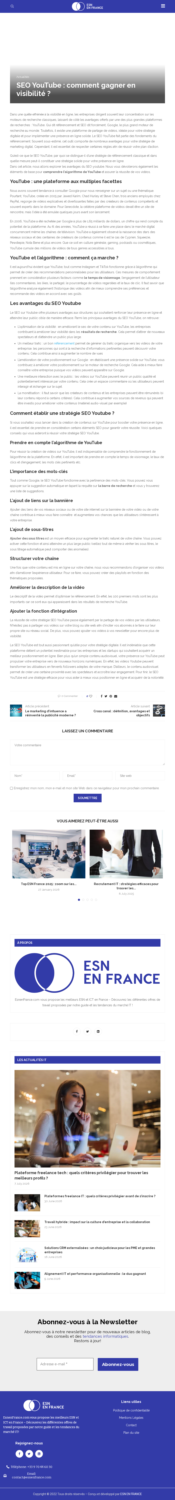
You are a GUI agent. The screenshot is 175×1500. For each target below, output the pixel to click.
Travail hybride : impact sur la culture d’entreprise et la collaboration (97, 1222)
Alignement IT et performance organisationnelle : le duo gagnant (95, 1273)
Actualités (22, 76)
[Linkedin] (98, 1031)
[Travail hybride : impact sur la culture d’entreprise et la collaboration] (27, 1228)
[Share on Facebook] (101, 696)
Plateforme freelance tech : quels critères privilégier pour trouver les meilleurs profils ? (81, 1175)
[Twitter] (88, 1031)
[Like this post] (93, 696)
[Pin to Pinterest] (110, 696)
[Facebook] (77, 1031)
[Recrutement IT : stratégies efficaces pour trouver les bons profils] (126, 854)
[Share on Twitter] (106, 696)
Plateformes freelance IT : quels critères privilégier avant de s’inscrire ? (99, 1196)
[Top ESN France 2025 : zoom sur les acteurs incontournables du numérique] (48, 854)
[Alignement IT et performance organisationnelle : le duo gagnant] (27, 1280)
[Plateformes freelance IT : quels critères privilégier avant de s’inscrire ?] (27, 1202)
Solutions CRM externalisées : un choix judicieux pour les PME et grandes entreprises (99, 1250)
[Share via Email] (115, 696)
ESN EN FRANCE (131, 1494)
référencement (64, 343)
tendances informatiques (105, 1336)
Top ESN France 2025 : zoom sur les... (49, 884)
